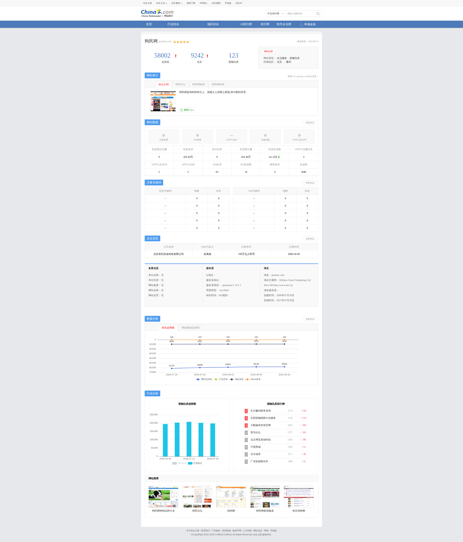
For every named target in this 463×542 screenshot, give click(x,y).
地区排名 (213, 24)
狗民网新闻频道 (265, 510)
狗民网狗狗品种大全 (163, 510)
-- (231, 135)
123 (233, 55)
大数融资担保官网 (260, 425)
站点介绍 (164, 84)
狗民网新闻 (198, 84)
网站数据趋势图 (190, 327)
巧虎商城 (255, 447)
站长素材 (175, 3)
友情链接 (226, 530)
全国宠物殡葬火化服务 (263, 418)
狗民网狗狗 (218, 84)
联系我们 (205, 530)
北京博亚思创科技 (260, 439)
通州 (288, 62)
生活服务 (282, 58)
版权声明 (237, 530)
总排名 (165, 62)
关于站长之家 (192, 530)
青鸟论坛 (255, 432)
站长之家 (147, 3)
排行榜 (265, 24)
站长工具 (160, 3)
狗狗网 (231, 510)
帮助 (266, 530)
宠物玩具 (233, 62)
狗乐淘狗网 (298, 510)
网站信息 (268, 51)
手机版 (273, 530)
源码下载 (191, 3)
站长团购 (216, 3)
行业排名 (173, 24)
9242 (197, 55)
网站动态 (258, 530)
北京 (199, 62)
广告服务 (216, 530)
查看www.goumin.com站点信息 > (303, 76)
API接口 (203, 3)
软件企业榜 (284, 24)
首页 (149, 24)
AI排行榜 (246, 24)
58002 (163, 55)
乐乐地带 (255, 454)
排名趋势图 (168, 327)
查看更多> (311, 122)
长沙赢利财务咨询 (260, 410)
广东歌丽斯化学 (259, 461)
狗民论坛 (180, 84)
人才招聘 (247, 530)
